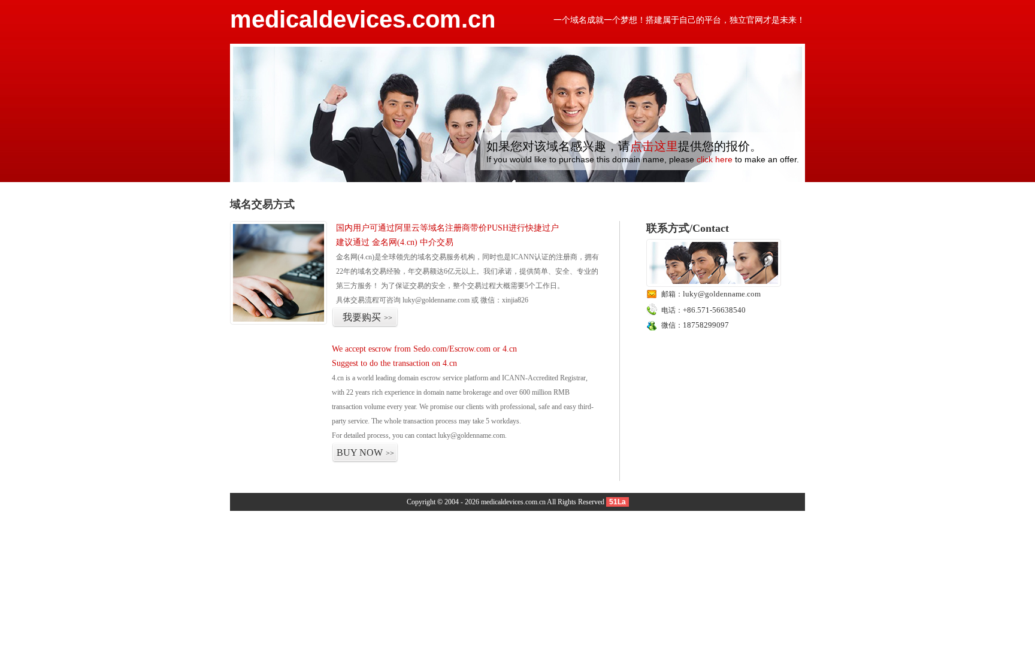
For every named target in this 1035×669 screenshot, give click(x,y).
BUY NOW (365, 452)
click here (715, 159)
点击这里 (654, 146)
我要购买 (367, 317)
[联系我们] (713, 284)
